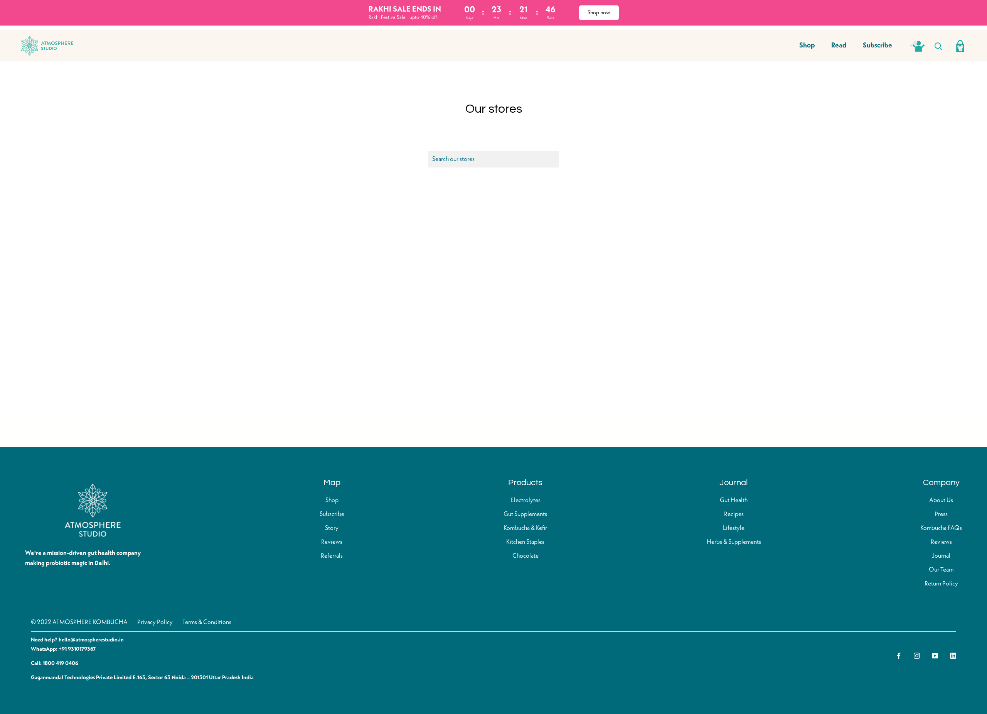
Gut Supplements (525, 514)
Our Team (941, 570)
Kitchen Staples (525, 542)
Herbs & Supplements (734, 542)
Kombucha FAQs (941, 528)
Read (839, 45)
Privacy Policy (155, 622)
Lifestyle (733, 528)
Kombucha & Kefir (525, 528)
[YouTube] (935, 655)
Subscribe (877, 45)
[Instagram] (917, 655)
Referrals (332, 556)
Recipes (734, 514)
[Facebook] (899, 655)
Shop (807, 45)
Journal (941, 556)
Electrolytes (525, 500)
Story (332, 528)
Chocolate (525, 556)
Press (941, 514)
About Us (941, 500)
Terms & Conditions (206, 622)
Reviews (331, 542)
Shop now (599, 12)
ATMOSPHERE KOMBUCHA (90, 622)
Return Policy (941, 584)
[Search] (939, 46)
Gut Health (734, 500)
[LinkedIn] (953, 655)
